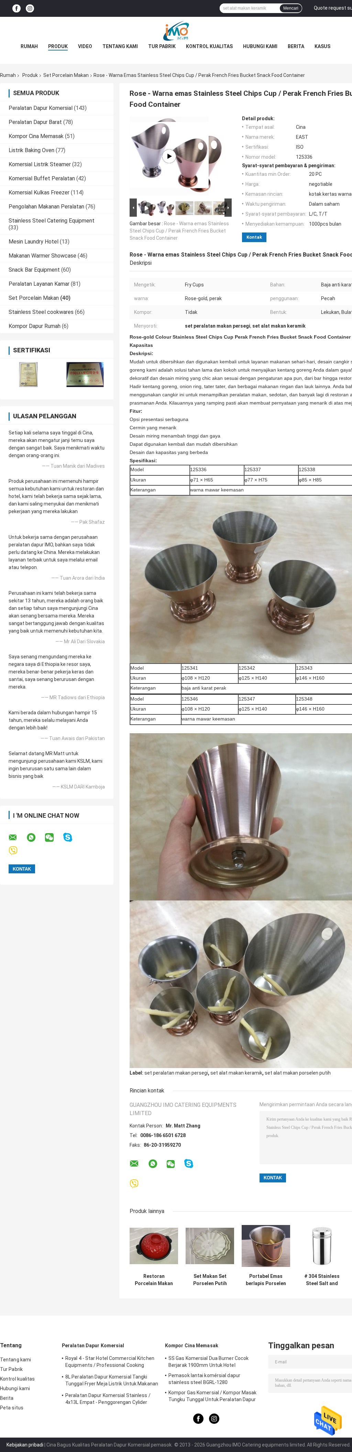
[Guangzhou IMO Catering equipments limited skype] (72, 837)
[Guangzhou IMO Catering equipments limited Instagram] (30, 8)
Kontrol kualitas (209, 46)
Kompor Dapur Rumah (34, 326)
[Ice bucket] (169, 156)
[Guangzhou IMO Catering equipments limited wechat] (53, 837)
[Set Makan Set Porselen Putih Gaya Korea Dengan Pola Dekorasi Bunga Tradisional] (210, 1246)
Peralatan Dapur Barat (35, 122)
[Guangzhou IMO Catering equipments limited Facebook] (16, 8)
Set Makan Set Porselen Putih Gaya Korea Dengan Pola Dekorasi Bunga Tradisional (210, 1279)
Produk (58, 46)
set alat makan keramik (236, 1073)
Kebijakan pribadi (25, 1445)
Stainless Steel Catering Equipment (52, 220)
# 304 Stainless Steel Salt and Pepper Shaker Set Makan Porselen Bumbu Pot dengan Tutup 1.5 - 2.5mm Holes (322, 1279)
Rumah (29, 46)
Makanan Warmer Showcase (42, 255)
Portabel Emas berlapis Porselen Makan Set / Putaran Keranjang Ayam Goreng (266, 1279)
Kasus (322, 46)
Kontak (254, 237)
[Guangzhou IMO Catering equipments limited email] (17, 837)
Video (85, 46)
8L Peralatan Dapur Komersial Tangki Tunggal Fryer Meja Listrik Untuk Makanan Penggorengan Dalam (111, 1381)
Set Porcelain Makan (66, 75)
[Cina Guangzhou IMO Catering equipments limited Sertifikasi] (28, 374)
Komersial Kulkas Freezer (39, 192)
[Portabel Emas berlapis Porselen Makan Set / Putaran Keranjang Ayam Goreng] (266, 1246)
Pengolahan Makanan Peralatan (46, 206)
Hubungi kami (260, 46)
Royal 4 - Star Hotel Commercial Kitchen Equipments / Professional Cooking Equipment (109, 1362)
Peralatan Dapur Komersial (41, 108)
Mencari (290, 8)
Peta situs (11, 1407)
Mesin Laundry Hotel (33, 241)
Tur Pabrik (162, 46)
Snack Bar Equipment (34, 269)
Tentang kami (120, 46)
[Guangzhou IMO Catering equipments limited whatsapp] (35, 837)
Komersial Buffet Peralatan (42, 178)
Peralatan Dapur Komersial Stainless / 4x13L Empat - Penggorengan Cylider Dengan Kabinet (108, 1400)
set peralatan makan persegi (176, 1073)
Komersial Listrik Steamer (40, 164)
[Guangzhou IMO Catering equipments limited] (176, 30)
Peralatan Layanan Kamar (39, 284)
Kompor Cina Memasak (36, 136)
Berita (296, 46)
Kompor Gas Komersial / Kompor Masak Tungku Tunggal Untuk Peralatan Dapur (212, 1396)
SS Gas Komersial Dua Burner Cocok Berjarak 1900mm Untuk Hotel (208, 1361)
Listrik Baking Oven (31, 150)
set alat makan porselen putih (298, 1073)
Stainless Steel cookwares (41, 312)
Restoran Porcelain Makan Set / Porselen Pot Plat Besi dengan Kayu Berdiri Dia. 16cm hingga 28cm (154, 1279)
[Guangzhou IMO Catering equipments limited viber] (17, 851)
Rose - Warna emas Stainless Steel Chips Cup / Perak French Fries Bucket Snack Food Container (179, 231)
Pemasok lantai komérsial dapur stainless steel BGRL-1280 (204, 1379)
